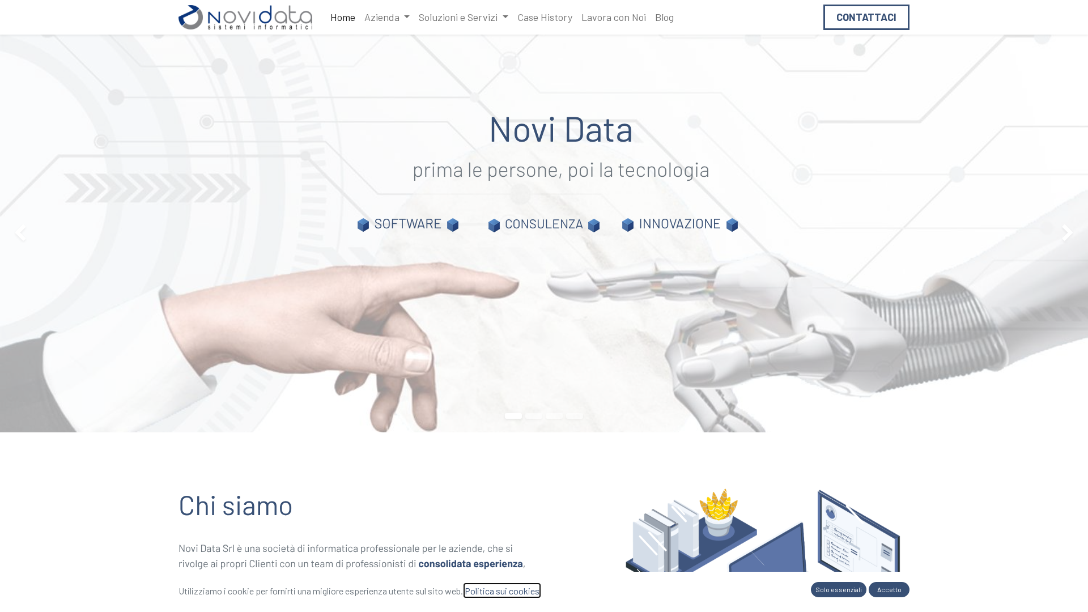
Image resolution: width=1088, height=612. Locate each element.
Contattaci (866, 17)
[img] (43, 233)
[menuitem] (343, 17)
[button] (838, 590)
